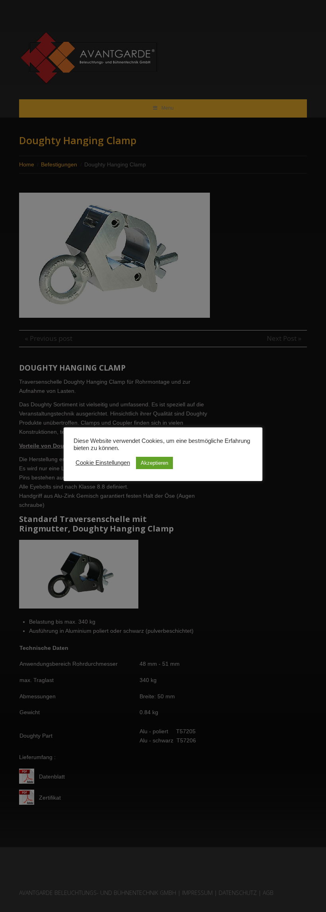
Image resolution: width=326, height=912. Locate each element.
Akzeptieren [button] (154, 463)
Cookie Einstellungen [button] (103, 463)
